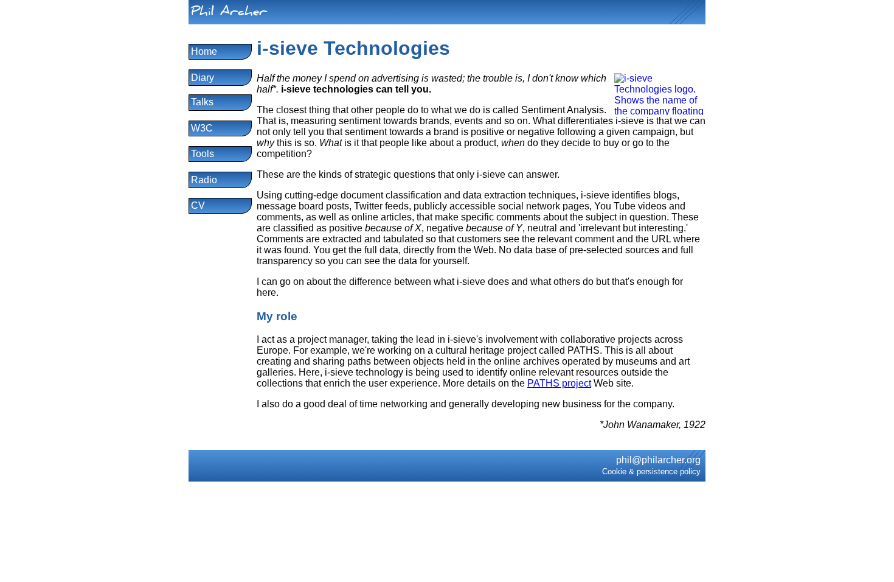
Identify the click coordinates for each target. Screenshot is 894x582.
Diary (202, 77)
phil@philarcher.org (658, 460)
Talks (202, 102)
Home (204, 51)
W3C (202, 128)
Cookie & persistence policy (651, 471)
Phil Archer (229, 13)
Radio (204, 180)
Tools (202, 154)
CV (198, 205)
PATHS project (559, 383)
